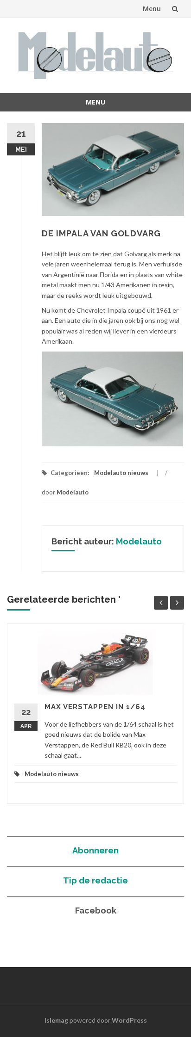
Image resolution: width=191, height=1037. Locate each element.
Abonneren (95, 850)
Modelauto (73, 492)
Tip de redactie (95, 880)
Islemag (56, 1020)
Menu (152, 8)
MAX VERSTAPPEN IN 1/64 (95, 707)
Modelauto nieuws (121, 472)
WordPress (129, 1020)
